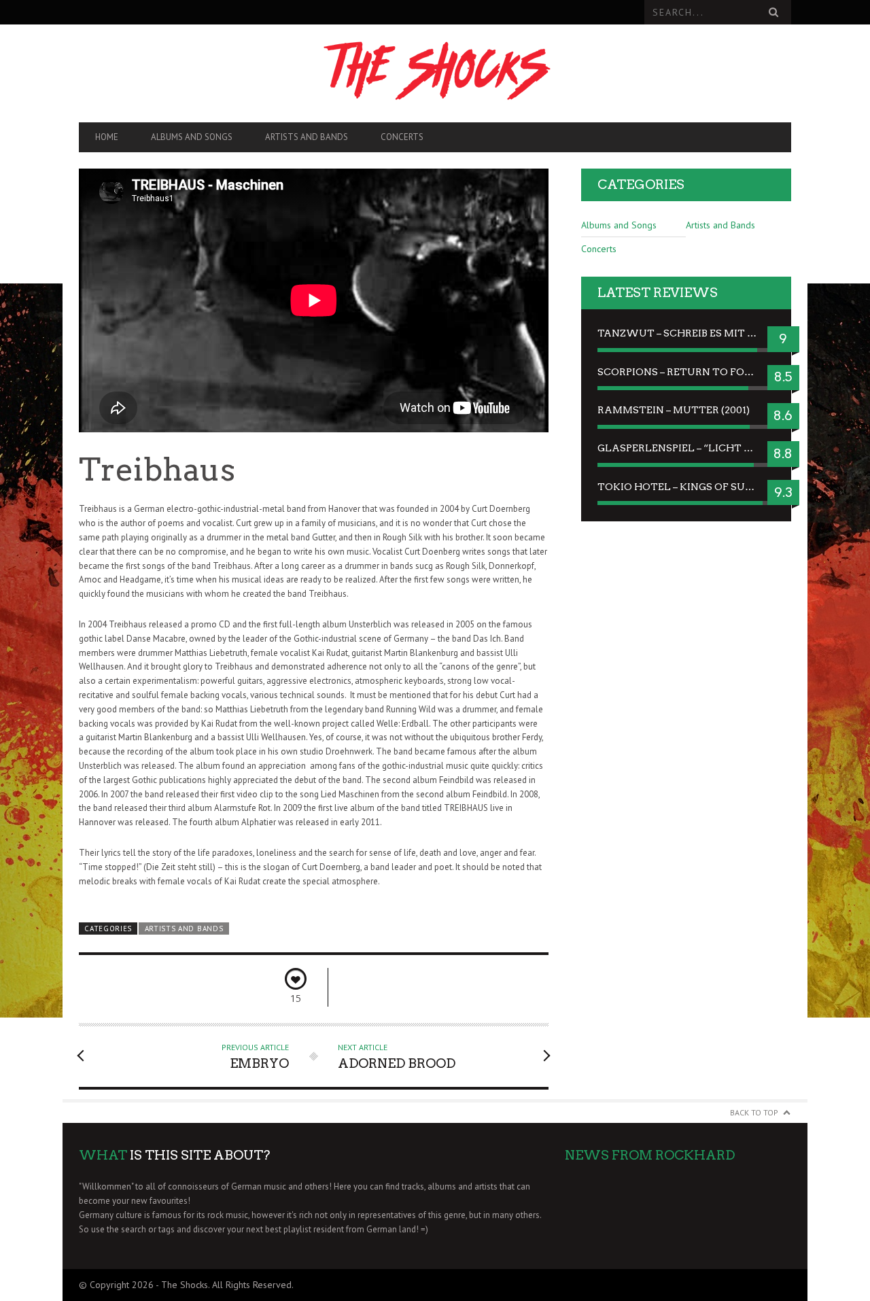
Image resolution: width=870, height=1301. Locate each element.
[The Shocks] (435, 73)
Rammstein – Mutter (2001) (673, 409)
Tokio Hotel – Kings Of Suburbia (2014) (686, 486)
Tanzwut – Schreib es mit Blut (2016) (686, 333)
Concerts (402, 137)
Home (106, 137)
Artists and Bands (306, 137)
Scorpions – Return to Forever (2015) (686, 371)
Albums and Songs (191, 137)
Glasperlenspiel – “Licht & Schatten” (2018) (686, 448)
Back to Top (754, 1112)
